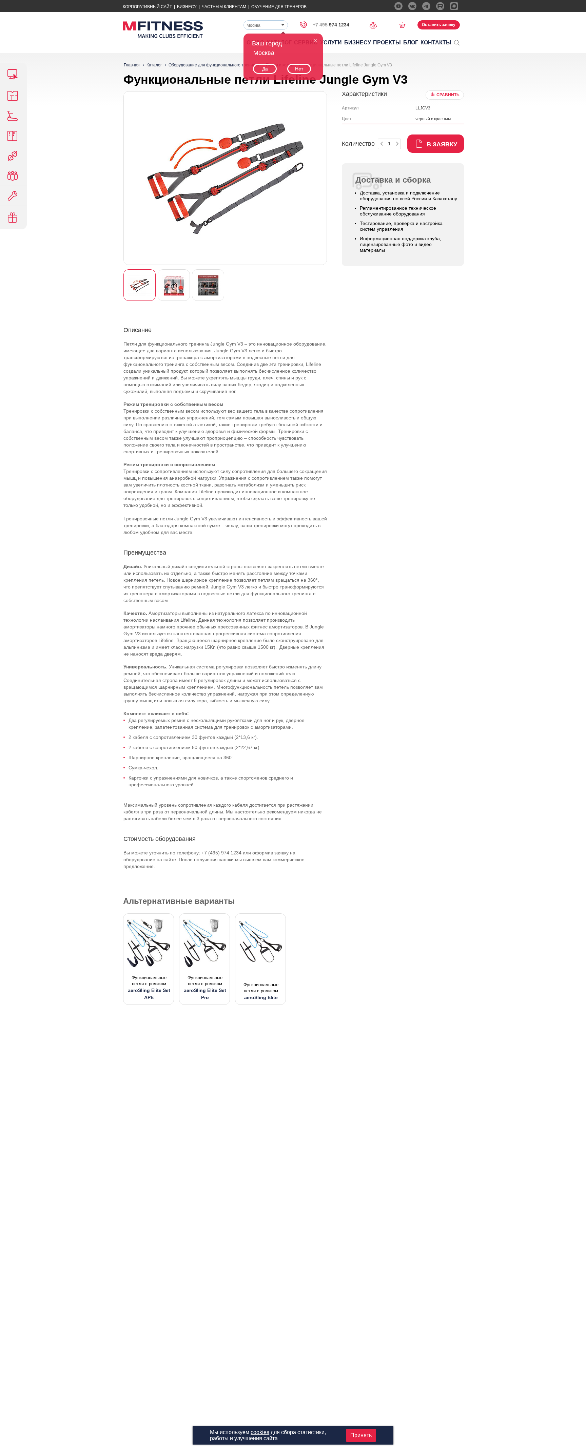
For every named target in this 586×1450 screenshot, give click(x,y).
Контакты (436, 42)
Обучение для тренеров (279, 6)
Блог (410, 42)
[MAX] (454, 6)
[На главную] (163, 29)
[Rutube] (440, 6)
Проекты (387, 42)
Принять (361, 1435)
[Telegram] (426, 6)
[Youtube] (398, 6)
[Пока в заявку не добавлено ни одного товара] (404, 24)
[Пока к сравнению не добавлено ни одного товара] (375, 24)
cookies (260, 1432)
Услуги (331, 42)
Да (265, 68)
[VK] (412, 6)
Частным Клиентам (224, 6)
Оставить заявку (438, 24)
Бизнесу (187, 6)
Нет (299, 68)
